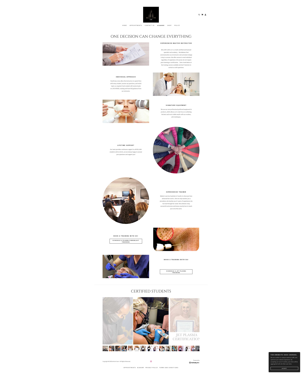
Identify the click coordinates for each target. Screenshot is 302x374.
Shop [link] (169, 25)
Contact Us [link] (149, 25)
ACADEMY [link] (160, 25)
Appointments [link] (136, 25)
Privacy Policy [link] (151, 367)
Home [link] (124, 25)
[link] (151, 14)
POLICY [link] (177, 25)
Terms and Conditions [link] (168, 367)
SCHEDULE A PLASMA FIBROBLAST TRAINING (126, 241)
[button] (205, 14)
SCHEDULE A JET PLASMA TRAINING (176, 271)
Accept (284, 368)
